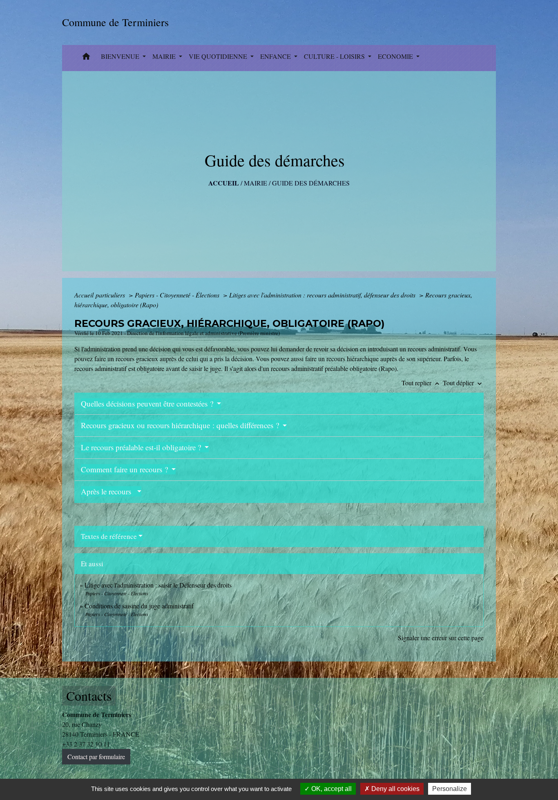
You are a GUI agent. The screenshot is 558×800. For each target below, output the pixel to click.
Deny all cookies (395, 788)
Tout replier (421, 382)
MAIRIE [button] (164, 56)
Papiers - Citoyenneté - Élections (178, 295)
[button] (86, 58)
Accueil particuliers (100, 295)
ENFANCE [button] (276, 56)
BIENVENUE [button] (121, 56)
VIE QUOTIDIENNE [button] (219, 56)
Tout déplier (463, 382)
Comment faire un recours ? (125, 469)
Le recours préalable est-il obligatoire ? (142, 447)
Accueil (223, 183)
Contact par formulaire (96, 756)
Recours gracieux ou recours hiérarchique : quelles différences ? (181, 425)
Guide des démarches (311, 183)
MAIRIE (255, 183)
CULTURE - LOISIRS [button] (335, 56)
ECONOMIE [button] (396, 56)
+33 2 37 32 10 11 (86, 744)
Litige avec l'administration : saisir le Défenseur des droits (158, 585)
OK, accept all (331, 788)
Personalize (449, 788)
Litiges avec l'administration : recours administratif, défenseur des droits (323, 295)
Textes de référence (109, 536)
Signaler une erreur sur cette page (441, 637)
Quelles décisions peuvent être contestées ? (148, 403)
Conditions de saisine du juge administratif (139, 605)
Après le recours (108, 491)
